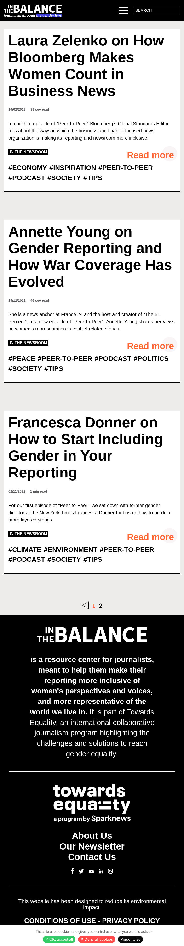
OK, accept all (60, 939)
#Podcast (26, 177)
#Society (64, 177)
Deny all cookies (98, 939)
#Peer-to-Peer (125, 167)
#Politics (151, 358)
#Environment (70, 549)
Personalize (130, 939)
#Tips (92, 177)
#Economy (27, 167)
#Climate (24, 549)
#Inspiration (72, 167)
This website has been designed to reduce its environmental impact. (92, 904)
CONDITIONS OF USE (60, 920)
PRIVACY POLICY (131, 920)
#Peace (21, 358)
